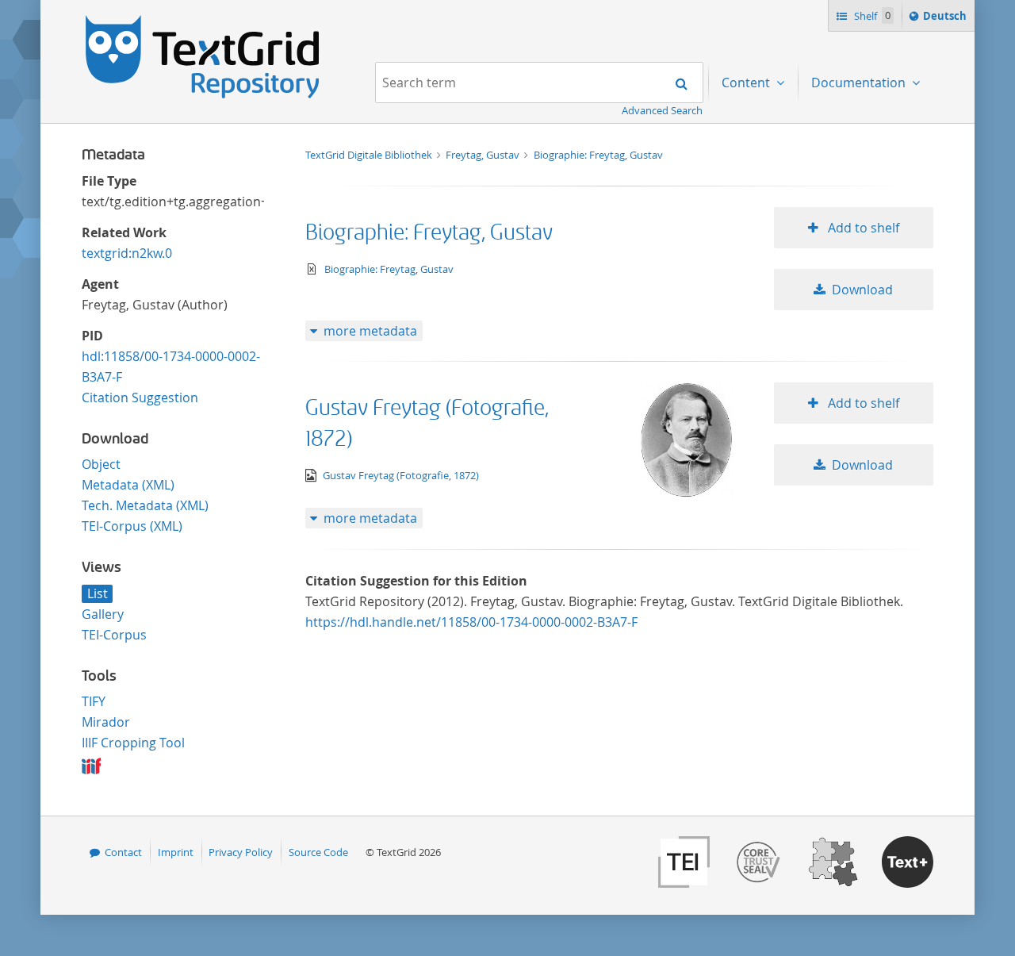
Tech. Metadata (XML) (145, 505)
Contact (123, 852)
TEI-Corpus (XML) (132, 526)
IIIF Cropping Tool (133, 742)
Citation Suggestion (140, 397)
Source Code (318, 852)
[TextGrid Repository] (203, 20)
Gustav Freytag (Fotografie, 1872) (401, 475)
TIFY (93, 701)
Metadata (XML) (128, 484)
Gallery (103, 614)
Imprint (175, 852)
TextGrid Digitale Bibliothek (370, 155)
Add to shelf (862, 227)
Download (862, 289)
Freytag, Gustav (484, 155)
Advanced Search (662, 110)
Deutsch (946, 19)
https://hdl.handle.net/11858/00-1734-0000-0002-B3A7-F (471, 622)
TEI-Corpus (114, 634)
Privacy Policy (241, 852)
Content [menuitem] (747, 82)
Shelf (871, 16)
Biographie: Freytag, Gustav (598, 155)
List (97, 593)
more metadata (370, 331)
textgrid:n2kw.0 (127, 253)
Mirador (106, 722)
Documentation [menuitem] (860, 82)
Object (101, 464)
